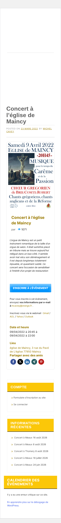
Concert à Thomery (24, 451)
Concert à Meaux (23, 437)
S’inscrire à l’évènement (30, 288)
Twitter (20, 362)
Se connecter (21, 404)
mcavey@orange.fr (22, 305)
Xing (34, 362)
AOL (12, 316)
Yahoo (20, 316)
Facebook (13, 362)
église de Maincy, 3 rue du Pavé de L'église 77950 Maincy (29, 349)
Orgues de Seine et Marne (30, 35)
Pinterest (41, 362)
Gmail (46, 313)
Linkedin (27, 362)
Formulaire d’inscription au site (30, 397)
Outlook (29, 316)
